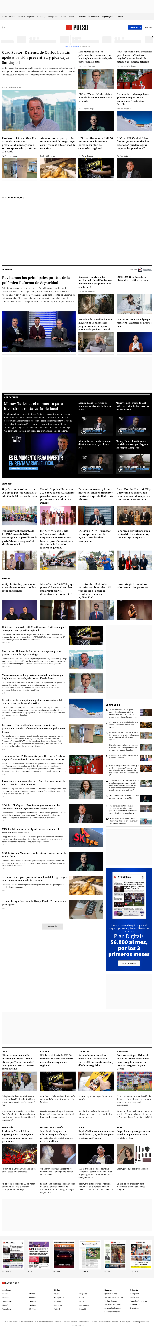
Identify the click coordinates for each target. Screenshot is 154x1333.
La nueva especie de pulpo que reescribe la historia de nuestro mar (134, 322)
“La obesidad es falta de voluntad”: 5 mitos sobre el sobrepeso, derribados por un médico (95, 1114)
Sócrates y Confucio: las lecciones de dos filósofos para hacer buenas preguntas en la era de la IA (95, 282)
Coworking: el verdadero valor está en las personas (132, 586)
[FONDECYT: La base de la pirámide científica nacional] (134, 304)
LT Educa (119, 16)
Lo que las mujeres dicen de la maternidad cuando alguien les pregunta (131, 1186)
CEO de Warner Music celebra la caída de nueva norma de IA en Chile (95, 97)
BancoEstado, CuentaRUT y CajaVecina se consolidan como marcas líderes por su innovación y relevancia (134, 494)
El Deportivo (53, 16)
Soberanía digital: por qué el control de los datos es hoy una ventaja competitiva (134, 534)
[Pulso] (39, 1269)
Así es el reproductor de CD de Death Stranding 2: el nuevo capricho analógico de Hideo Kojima (18, 1186)
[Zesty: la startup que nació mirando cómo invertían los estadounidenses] (19, 610)
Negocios (31, 16)
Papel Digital (107, 16)
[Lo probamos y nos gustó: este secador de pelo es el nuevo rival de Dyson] (134, 1154)
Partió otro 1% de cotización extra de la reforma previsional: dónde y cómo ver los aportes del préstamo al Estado (19, 145)
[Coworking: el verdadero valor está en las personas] (134, 610)
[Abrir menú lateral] (4, 27)
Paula (119, 1127)
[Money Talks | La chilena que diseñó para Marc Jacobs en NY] (95, 464)
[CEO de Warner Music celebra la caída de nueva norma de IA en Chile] (96, 121)
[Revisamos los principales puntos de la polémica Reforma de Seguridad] (39, 331)
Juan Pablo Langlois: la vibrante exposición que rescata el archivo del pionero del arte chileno (56, 1136)
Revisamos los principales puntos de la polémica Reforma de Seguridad (36, 280)
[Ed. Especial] (90, 1269)
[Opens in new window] (64, 1269)
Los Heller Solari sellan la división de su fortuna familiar (123, 756)
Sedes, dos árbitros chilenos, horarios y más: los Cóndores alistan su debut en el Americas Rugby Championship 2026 (134, 1114)
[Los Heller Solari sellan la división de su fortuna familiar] (146, 758)
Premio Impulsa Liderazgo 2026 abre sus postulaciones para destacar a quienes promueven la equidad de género (57, 496)
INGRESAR (148, 27)
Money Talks (11, 397)
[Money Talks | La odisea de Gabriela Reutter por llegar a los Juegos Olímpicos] (133, 464)
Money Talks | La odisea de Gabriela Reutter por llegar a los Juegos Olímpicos (132, 444)
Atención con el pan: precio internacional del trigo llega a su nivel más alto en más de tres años (57, 143)
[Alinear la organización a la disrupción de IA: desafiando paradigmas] (86, 909)
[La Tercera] (13, 1269)
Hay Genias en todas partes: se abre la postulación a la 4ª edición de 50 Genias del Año (19, 493)
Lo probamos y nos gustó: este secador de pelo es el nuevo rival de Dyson (134, 1134)
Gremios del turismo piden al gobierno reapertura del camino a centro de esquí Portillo (133, 99)
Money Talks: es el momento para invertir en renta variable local (33, 406)
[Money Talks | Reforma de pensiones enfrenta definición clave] (95, 426)
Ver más (52, 926)
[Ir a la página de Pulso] (77, 27)
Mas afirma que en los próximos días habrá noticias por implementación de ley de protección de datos (95, 57)
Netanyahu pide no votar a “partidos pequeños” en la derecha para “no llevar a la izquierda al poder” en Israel (95, 1186)
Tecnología (41, 16)
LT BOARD (7, 269)
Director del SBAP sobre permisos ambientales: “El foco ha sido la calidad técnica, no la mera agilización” (94, 591)
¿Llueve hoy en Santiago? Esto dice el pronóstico (95, 1097)
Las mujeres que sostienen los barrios (133, 1168)
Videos (71, 16)
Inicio (4, 16)
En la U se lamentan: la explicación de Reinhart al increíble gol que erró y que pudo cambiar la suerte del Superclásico (134, 1100)
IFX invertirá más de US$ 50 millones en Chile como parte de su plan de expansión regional (95, 143)
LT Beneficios (93, 16)
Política (12, 16)
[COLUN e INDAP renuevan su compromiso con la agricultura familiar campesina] (96, 560)
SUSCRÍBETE (129, 963)
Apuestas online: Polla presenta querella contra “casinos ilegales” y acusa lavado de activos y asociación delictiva (134, 57)
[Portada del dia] (129, 917)
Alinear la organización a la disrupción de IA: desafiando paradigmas (34, 903)
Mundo (63, 16)
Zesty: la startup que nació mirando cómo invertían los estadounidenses (19, 587)
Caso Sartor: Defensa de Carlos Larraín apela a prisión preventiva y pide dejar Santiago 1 (36, 58)
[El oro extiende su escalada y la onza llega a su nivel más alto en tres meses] (146, 725)
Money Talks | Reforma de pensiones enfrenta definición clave (95, 406)
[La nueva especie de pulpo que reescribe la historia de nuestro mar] (134, 342)
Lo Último (82, 16)
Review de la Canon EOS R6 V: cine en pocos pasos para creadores (19, 1170)
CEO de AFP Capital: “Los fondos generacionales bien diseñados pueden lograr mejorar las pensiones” (133, 143)
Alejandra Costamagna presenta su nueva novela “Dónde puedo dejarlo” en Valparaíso (57, 1171)
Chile (4, 1051)
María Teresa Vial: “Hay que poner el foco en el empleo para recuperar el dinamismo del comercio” (57, 589)
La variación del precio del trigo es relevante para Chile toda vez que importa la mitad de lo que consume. (33, 885)
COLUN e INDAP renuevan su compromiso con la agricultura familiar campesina (94, 536)
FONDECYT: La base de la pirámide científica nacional (133, 279)
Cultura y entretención (51, 1127)
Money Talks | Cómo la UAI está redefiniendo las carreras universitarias (132, 406)
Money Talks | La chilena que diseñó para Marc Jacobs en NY (94, 444)
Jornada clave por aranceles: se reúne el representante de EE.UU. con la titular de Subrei (33, 783)
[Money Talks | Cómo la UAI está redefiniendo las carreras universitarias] (133, 426)
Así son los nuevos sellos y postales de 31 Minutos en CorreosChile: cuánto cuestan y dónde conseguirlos (96, 1060)
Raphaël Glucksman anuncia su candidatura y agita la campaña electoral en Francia (96, 1134)
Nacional (21, 16)
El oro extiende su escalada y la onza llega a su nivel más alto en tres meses (123, 724)
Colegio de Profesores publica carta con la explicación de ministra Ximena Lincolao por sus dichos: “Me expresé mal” (19, 1100)
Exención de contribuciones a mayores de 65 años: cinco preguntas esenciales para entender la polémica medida (95, 324)
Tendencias (83, 1051)
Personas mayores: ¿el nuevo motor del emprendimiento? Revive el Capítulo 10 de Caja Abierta (95, 494)
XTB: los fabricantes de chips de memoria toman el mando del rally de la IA (30, 831)
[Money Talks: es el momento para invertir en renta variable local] (40, 453)
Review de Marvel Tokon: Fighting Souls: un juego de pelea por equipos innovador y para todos (19, 1136)
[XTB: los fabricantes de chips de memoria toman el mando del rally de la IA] (86, 837)
